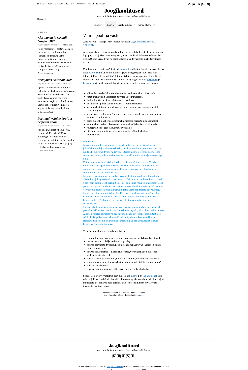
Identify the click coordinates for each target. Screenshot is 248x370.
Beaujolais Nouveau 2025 (55, 79)
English (68, 4)
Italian (91, 4)
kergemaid (152, 79)
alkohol (134, 275)
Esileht (97, 24)
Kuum (109, 24)
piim (142, 295)
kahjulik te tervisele (115, 367)
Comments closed (46, 73)
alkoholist (94, 72)
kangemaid (88, 83)
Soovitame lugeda (54, 4)
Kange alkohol (145, 24)
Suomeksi (79, 4)
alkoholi (125, 69)
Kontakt (41, 4)
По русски (100, 4)
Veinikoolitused (125, 24)
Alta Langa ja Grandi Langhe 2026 (52, 39)
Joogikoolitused (124, 10)
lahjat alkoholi (150, 275)
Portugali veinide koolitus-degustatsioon (56, 120)
